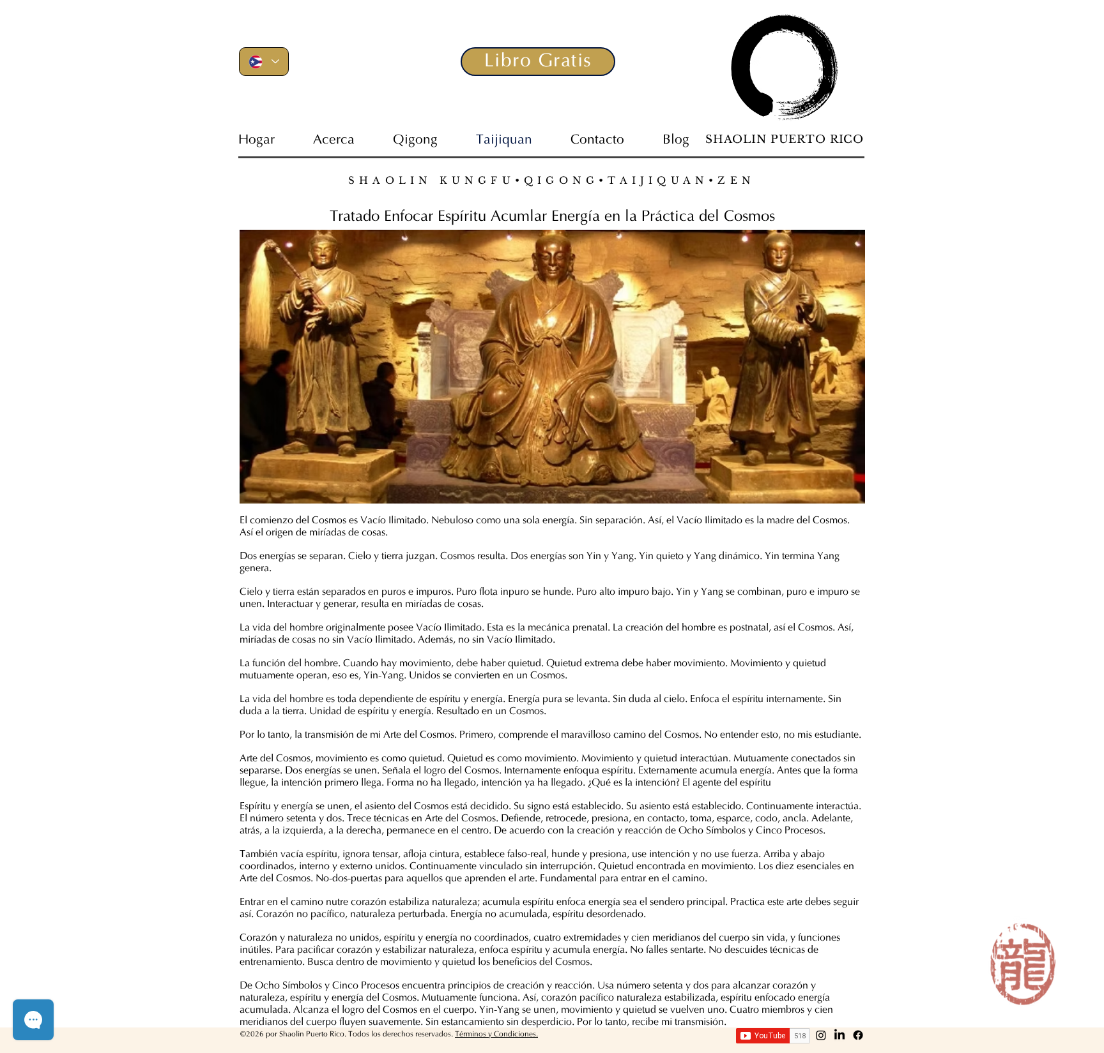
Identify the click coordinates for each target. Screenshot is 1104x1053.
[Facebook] (858, 1035)
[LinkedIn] (839, 1035)
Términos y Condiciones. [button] (496, 1034)
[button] (538, 61)
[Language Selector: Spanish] (264, 61)
